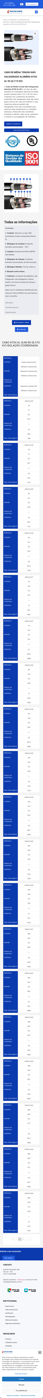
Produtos (8, 1339)
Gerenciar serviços (21, 1373)
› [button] (26, 1239)
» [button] (29, 1239)
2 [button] (23, 1239)
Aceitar (21, 1379)
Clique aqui (21, 1280)
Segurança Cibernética (12, 1323)
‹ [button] (16, 1239)
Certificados (9, 1313)
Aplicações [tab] (9, 303)
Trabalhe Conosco (11, 1342)
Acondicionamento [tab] (11, 307)
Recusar (21, 1385)
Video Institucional (11, 1310)
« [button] (13, 1239)
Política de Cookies (13, 1395)
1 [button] (19, 1239)
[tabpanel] (21, 265)
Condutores (12, 20)
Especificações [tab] (10, 312)
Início (5, 20)
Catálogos (8, 1346)
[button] (40, 1352)
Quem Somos (9, 1306)
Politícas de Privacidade (27, 1395)
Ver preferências (21, 1390)
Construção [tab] (9, 228)
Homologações (10, 1317)
